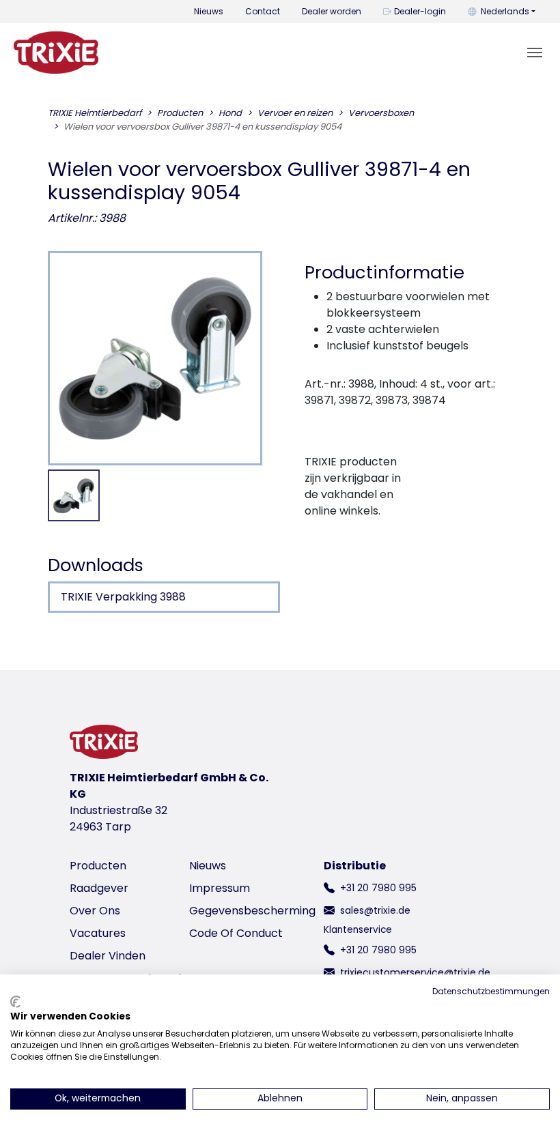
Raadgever (99, 888)
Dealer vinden (107, 956)
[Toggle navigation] (534, 52)
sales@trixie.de (375, 910)
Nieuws (208, 11)
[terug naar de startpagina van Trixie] (56, 52)
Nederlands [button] (505, 11)
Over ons (95, 911)
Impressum (219, 888)
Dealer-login (420, 11)
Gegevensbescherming (252, 911)
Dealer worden (331, 11)
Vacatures (98, 933)
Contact (262, 11)
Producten (98, 865)
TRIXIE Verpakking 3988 (123, 597)
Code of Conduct (236, 933)
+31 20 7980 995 (378, 888)
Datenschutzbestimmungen (491, 991)
